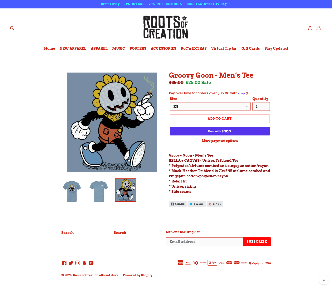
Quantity (260, 99)
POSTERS (138, 48)
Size (173, 99)
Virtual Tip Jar (224, 48)
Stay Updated (276, 48)
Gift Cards (251, 48)
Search (67, 233)
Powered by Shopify (137, 275)
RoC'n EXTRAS (194, 48)
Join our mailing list (183, 232)
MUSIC (118, 48)
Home (49, 48)
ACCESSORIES (163, 48)
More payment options (220, 141)
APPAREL (99, 48)
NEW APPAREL (73, 48)
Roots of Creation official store (95, 275)
